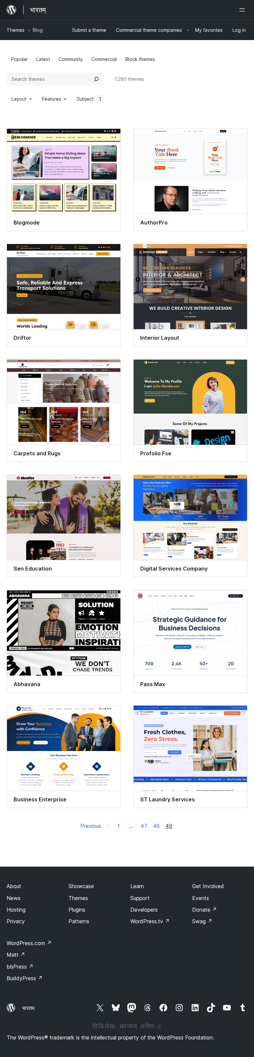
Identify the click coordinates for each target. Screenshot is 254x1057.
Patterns (78, 921)
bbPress (20, 966)
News (14, 898)
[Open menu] (243, 10)
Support (139, 898)
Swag (202, 921)
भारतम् (28, 1008)
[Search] (96, 79)
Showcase (81, 886)
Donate (204, 909)
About (14, 886)
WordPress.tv (150, 921)
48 (156, 826)
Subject (89, 99)
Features (51, 99)
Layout (19, 99)
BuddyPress (25, 978)
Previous (90, 826)
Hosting (16, 909)
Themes (15, 30)
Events (200, 898)
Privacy (16, 921)
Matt (16, 954)
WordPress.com (29, 943)
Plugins (76, 909)
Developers (144, 909)
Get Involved (208, 886)
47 (144, 826)
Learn (137, 886)
